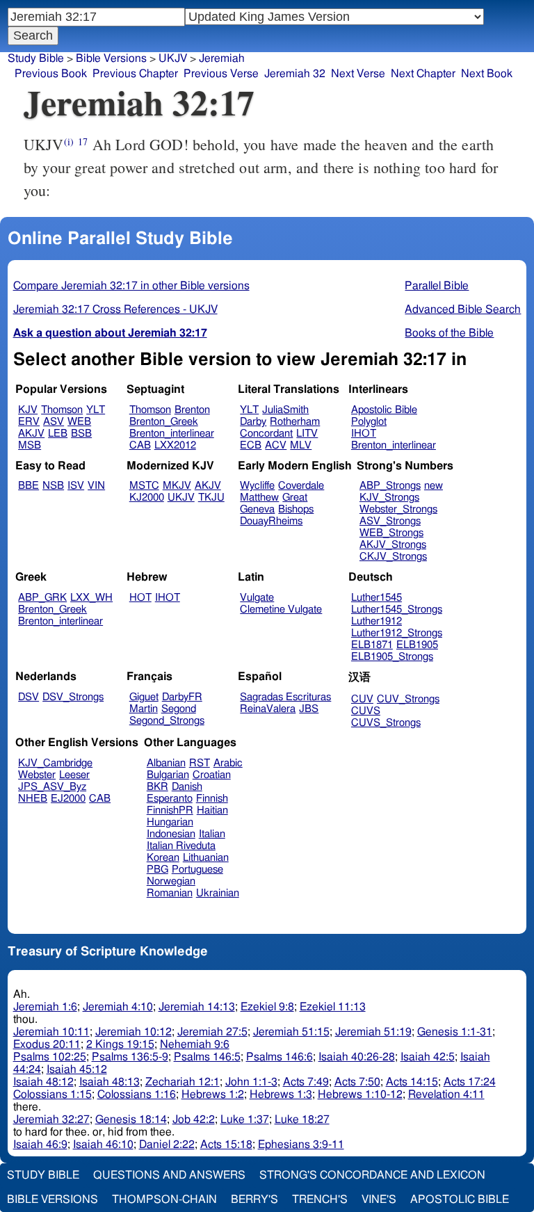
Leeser (74, 775)
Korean (163, 858)
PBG (157, 869)
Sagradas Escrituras (285, 697)
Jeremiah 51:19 (373, 1031)
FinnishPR (170, 810)
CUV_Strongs (408, 699)
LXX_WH (91, 597)
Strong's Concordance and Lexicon (372, 1175)
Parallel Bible (437, 285)
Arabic (228, 763)
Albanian (166, 763)
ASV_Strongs (390, 521)
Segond (178, 709)
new (433, 485)
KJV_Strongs (389, 497)
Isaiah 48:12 (43, 1082)
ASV (53, 422)
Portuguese (197, 869)
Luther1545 (376, 597)
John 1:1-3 (251, 1082)
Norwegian (171, 881)
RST (199, 763)
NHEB (32, 798)
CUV (362, 699)
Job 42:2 (193, 1119)
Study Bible (36, 58)
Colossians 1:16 (136, 1094)
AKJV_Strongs (392, 545)
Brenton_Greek (163, 422)
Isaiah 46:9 (40, 1144)
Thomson (62, 410)
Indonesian (171, 834)
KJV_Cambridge (55, 763)
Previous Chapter (135, 73)
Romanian (170, 893)
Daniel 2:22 (167, 1144)
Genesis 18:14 (131, 1119)
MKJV (177, 485)
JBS (308, 709)
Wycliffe (257, 485)
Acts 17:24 (470, 1082)
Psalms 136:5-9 (130, 1056)
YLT (95, 410)
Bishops (296, 509)
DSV (28, 697)
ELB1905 (417, 645)
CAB (140, 445)
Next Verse (358, 73)
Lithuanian (206, 858)
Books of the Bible (449, 333)
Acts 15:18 (226, 1144)
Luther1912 (376, 621)
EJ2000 (68, 798)
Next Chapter (423, 73)
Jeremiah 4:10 (118, 1006)
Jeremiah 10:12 (133, 1031)
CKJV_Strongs (393, 556)
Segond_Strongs (166, 721)
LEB (57, 433)
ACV (275, 445)
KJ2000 (146, 497)
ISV (75, 485)
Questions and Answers (169, 1175)
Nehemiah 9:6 (194, 1044)
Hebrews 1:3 (281, 1094)
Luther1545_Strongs (396, 609)
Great (294, 497)
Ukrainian (217, 893)
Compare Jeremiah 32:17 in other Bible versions (131, 285)
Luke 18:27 (302, 1119)
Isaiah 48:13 (109, 1082)
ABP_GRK (42, 597)
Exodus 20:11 (47, 1044)
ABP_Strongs (390, 485)
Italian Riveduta (181, 846)
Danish (187, 787)
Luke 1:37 (244, 1119)
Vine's (379, 1199)
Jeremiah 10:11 (51, 1031)
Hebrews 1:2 (212, 1094)
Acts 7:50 (357, 1082)
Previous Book (51, 73)
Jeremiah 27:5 (212, 1031)
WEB (79, 422)
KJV (28, 410)
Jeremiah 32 (294, 73)
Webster (37, 775)
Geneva (257, 509)
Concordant (266, 433)
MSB (29, 445)
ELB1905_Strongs (392, 657)
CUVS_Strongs (386, 723)
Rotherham (295, 422)
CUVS (365, 711)
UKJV (181, 497)
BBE (28, 485)
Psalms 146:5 (207, 1056)
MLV (301, 445)
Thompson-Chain (164, 1199)
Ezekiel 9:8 (267, 1006)
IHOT (363, 433)
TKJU (211, 497)
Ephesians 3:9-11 (301, 1144)
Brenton (192, 410)
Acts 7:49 (306, 1082)
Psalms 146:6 (279, 1056)
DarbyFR (182, 697)
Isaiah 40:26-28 (356, 1056)
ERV (29, 422)
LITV (307, 433)
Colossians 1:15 (52, 1094)
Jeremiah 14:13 (197, 1006)
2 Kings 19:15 (120, 1044)
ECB (250, 445)
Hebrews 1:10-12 (360, 1094)
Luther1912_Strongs (396, 633)
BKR (157, 787)
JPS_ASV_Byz (52, 787)
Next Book (486, 73)
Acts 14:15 (412, 1082)
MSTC (144, 485)
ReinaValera (268, 709)
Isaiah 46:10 (103, 1144)
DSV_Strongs (73, 697)
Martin (143, 709)
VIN (96, 485)
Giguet (144, 697)
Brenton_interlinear (171, 433)
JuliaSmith (285, 410)
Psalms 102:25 (49, 1056)
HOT (140, 597)
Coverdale (301, 485)
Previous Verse (221, 73)
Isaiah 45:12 (77, 1069)
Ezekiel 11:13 (333, 1006)
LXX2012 (175, 445)
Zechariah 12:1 (182, 1082)
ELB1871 (372, 645)
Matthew (259, 497)
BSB (81, 433)
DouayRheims (271, 521)
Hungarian (170, 822)
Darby (253, 422)
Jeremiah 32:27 (51, 1119)
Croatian (212, 775)
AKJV (31, 433)
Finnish (212, 798)
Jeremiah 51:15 (291, 1031)
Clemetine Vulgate (281, 609)
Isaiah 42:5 (427, 1056)
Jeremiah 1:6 (45, 1006)
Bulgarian (168, 775)
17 (83, 141)
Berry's (254, 1199)
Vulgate (257, 597)
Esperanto (170, 798)
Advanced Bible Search (463, 309)
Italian (212, 834)
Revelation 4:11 (446, 1094)
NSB (53, 485)
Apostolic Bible (459, 1199)
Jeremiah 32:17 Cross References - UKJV (115, 309)
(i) (69, 141)
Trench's (320, 1199)
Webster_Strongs (398, 509)
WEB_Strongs (391, 533)
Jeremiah (222, 58)
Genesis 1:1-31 (454, 1031)
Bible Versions (111, 58)
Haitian (212, 810)
